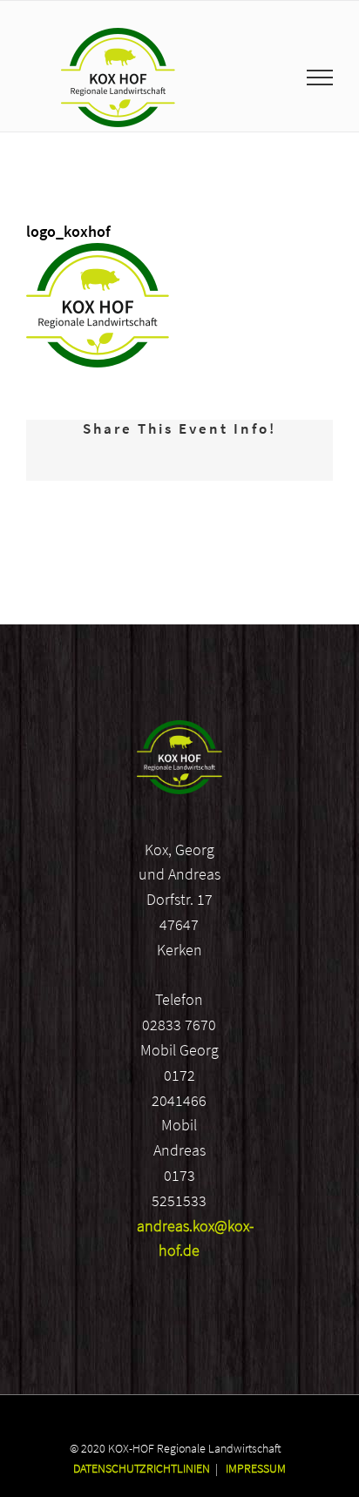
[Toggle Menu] (320, 77)
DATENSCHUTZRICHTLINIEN (141, 1468)
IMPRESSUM (256, 1468)
